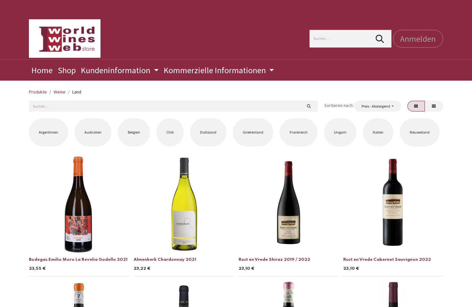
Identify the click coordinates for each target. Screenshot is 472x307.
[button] (377, 106)
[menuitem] (42, 70)
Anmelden (418, 38)
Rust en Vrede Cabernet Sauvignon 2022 (387, 260)
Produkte (38, 92)
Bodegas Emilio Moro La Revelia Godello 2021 (78, 260)
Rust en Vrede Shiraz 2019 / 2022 (274, 260)
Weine (60, 92)
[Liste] (434, 106)
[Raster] (416, 106)
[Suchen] (380, 39)
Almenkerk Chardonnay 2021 (165, 260)
